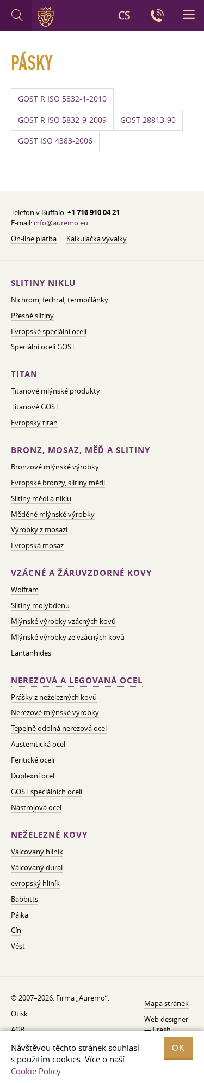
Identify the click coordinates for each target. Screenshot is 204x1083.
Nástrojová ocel (36, 807)
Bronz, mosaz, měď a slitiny (80, 450)
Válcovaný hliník (37, 851)
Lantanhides (31, 653)
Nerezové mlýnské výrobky (55, 712)
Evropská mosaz (37, 545)
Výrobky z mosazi (39, 529)
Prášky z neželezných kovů (54, 697)
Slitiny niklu (43, 283)
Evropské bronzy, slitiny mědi (58, 482)
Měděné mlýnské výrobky (53, 514)
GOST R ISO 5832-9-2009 (62, 120)
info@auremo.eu (61, 223)
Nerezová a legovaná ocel (77, 680)
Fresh (162, 1029)
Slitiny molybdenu (40, 605)
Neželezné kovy (49, 835)
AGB (17, 1029)
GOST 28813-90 (148, 120)
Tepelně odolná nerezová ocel (59, 728)
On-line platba (34, 238)
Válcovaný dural (37, 867)
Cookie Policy (35, 1071)
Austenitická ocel (38, 744)
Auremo (48, 17)
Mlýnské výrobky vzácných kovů (63, 621)
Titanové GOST (35, 407)
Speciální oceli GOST (43, 347)
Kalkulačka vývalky (96, 238)
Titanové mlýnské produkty (55, 391)
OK (178, 1047)
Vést (18, 946)
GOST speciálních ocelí (46, 791)
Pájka (19, 915)
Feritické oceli (32, 760)
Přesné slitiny (32, 315)
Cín (16, 930)
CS (124, 15)
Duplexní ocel (32, 776)
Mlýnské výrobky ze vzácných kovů (68, 637)
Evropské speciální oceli (48, 331)
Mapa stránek (166, 1003)
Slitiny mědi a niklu (41, 498)
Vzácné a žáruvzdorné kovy (81, 573)
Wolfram (25, 589)
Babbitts (24, 899)
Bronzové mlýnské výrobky (55, 467)
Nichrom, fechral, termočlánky (59, 300)
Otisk (19, 1014)
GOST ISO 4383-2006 (55, 141)
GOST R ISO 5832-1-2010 (62, 99)
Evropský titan (34, 422)
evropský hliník (35, 883)
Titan (24, 374)
